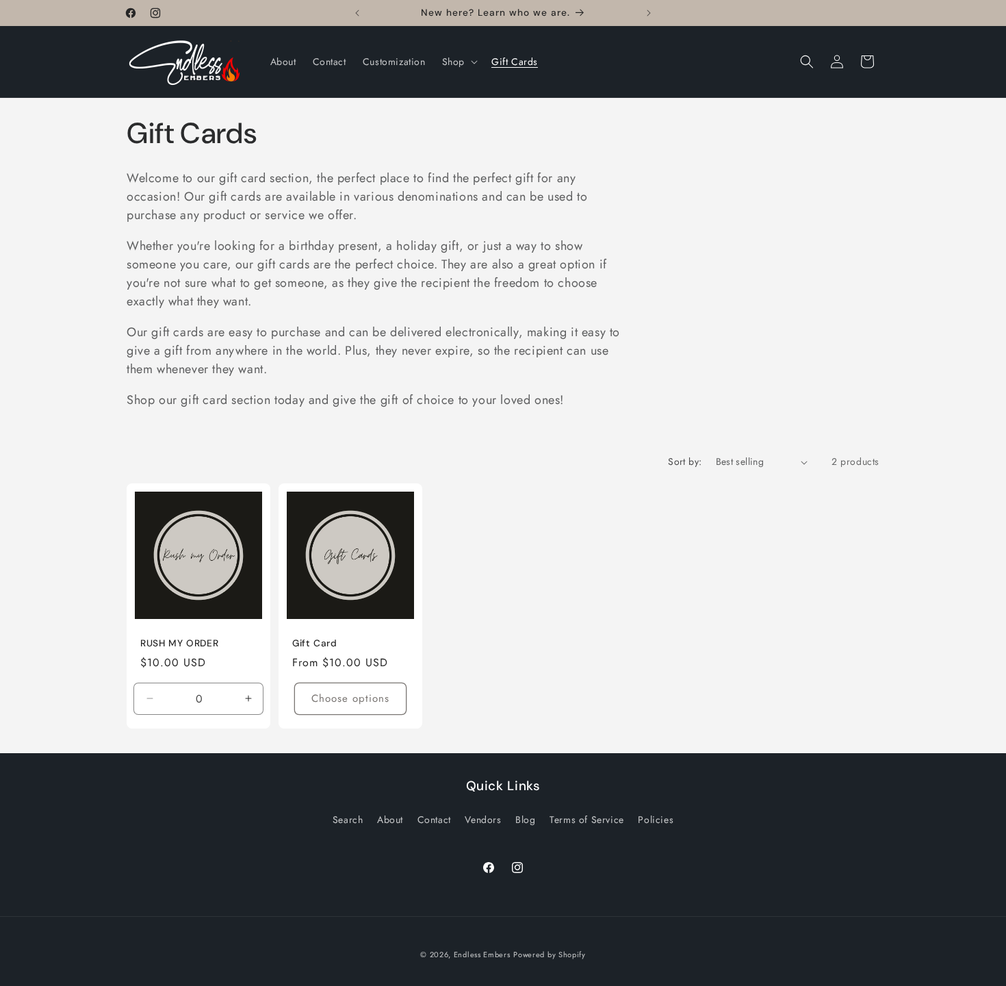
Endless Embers (482, 954)
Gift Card (314, 643)
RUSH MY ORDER (179, 643)
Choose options (351, 698)
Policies (655, 819)
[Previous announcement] (357, 13)
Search (348, 819)
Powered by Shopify (549, 954)
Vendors (483, 819)
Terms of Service (587, 819)
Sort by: (684, 461)
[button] (458, 61)
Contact (434, 819)
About (390, 819)
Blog (525, 819)
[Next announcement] (649, 13)
